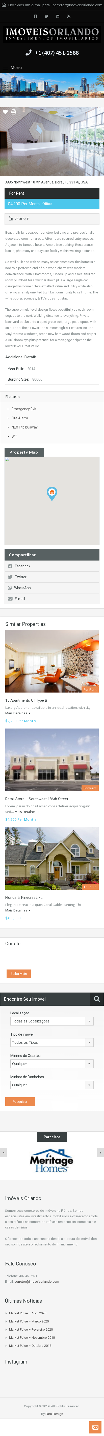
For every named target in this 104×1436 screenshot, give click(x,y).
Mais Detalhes (16, 713)
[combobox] (52, 1021)
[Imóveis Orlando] (52, 35)
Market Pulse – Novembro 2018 (32, 1337)
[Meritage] (52, 1160)
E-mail (20, 599)
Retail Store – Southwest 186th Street (36, 799)
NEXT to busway (25, 427)
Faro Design (54, 1414)
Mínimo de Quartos (25, 1056)
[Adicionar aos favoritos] (5, 114)
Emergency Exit (24, 409)
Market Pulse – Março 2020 (29, 1321)
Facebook (22, 566)
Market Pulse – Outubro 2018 (30, 1346)
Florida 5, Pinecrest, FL (24, 897)
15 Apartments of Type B (26, 700)
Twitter (21, 577)
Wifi (14, 436)
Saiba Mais (19, 974)
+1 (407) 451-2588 (57, 52)
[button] (57, 501)
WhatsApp (22, 588)
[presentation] (3, 1152)
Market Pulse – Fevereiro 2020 (31, 1329)
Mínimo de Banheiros (27, 1077)
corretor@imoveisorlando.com (77, 5)
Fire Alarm (20, 418)
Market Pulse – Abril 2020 (27, 1313)
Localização (19, 1013)
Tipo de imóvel (22, 1034)
